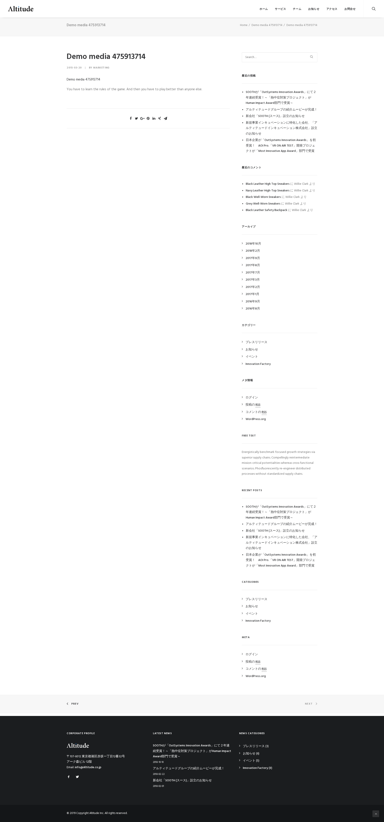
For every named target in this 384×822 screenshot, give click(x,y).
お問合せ (350, 9)
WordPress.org (256, 419)
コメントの (256, 412)
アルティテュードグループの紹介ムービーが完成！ (281, 109)
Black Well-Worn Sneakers (263, 197)
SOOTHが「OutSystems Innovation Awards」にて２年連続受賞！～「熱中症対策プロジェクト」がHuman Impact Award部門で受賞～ (281, 98)
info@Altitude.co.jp (88, 767)
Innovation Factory (258, 364)
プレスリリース (256, 342)
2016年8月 (253, 308)
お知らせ (313, 9)
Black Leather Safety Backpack (266, 210)
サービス (280, 9)
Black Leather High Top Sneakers (268, 184)
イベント (252, 356)
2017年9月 (253, 258)
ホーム (264, 9)
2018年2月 (253, 250)
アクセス (332, 9)
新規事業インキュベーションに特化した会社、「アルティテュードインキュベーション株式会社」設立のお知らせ (281, 128)
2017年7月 (253, 272)
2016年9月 (253, 301)
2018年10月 (253, 243)
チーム (297, 9)
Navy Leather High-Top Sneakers (268, 190)
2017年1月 (252, 294)
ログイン (252, 397)
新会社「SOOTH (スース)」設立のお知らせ (275, 116)
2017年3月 (253, 279)
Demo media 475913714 (267, 25)
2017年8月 (253, 265)
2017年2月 (253, 287)
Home (244, 25)
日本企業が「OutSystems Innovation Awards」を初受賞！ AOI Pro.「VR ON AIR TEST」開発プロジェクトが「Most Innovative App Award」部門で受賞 (281, 146)
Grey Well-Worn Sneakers (263, 203)
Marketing (101, 68)
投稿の (253, 404)
